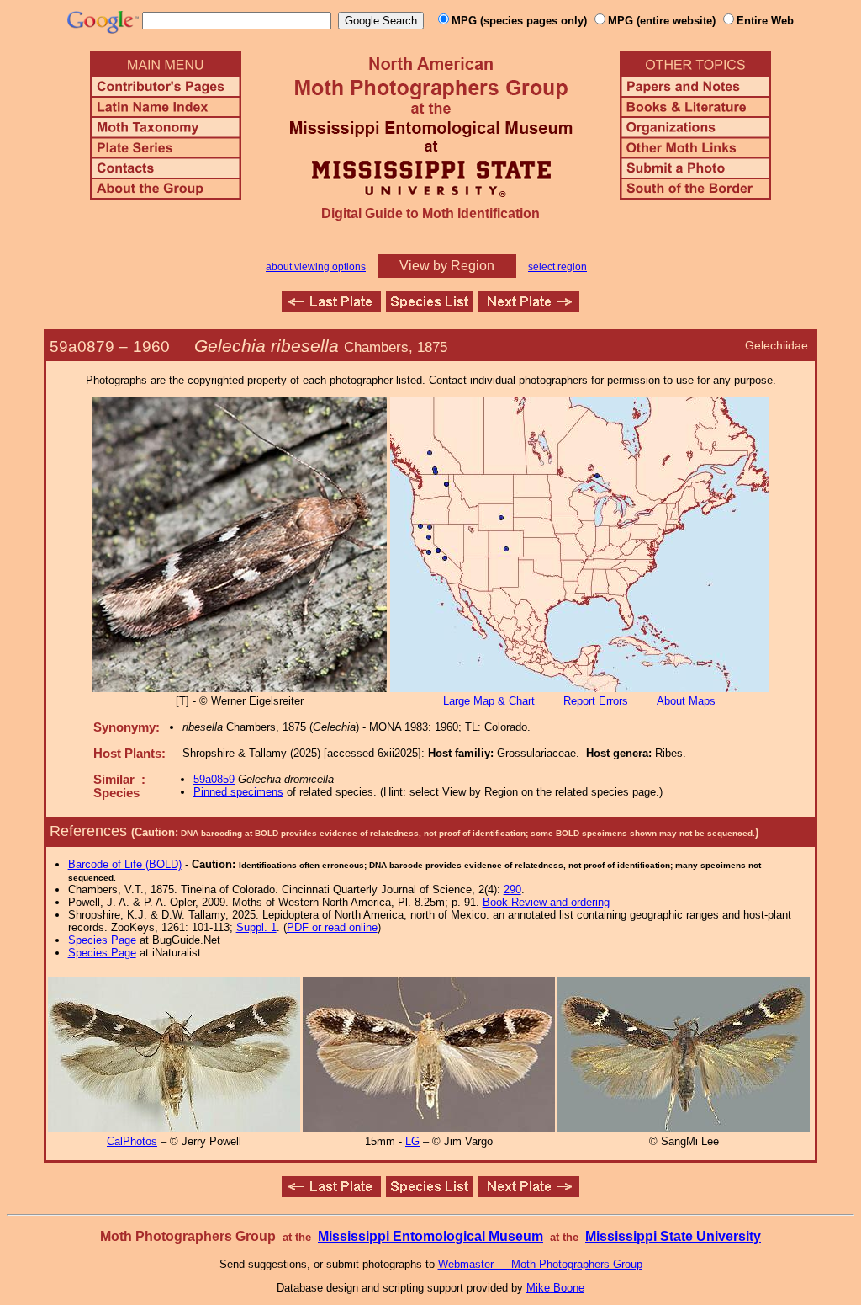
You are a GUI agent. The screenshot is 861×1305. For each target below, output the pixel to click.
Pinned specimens (238, 792)
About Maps (686, 701)
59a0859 (214, 779)
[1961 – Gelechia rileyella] (528, 308)
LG (412, 1141)
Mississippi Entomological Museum (430, 1236)
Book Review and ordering (546, 902)
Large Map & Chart (489, 701)
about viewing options (316, 267)
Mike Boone (555, 1287)
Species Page (102, 940)
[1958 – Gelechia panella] (331, 308)
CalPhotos (132, 1141)
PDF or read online (332, 927)
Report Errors (595, 701)
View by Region (446, 265)
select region (557, 267)
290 (512, 889)
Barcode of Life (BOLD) (125, 864)
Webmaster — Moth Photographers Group (540, 1264)
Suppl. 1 (256, 927)
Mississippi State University (673, 1236)
